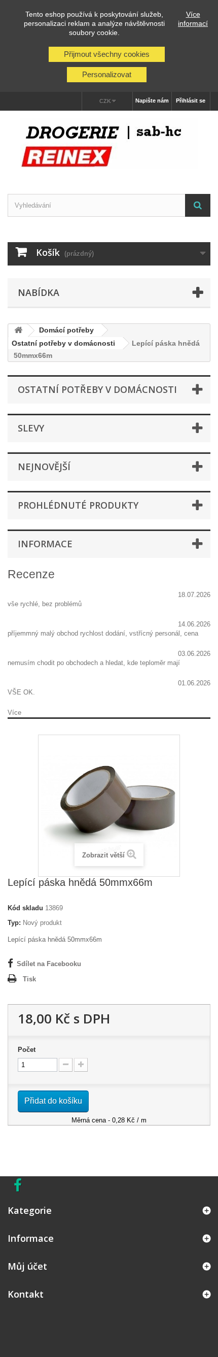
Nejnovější (44, 466)
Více (14, 712)
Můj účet (27, 1266)
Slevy (31, 428)
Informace (45, 544)
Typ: (14, 922)
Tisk (29, 979)
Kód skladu (25, 908)
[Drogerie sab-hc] (109, 143)
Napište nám (152, 100)
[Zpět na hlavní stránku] (18, 330)
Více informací (193, 18)
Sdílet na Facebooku (49, 964)
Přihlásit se (190, 100)
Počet (26, 1049)
